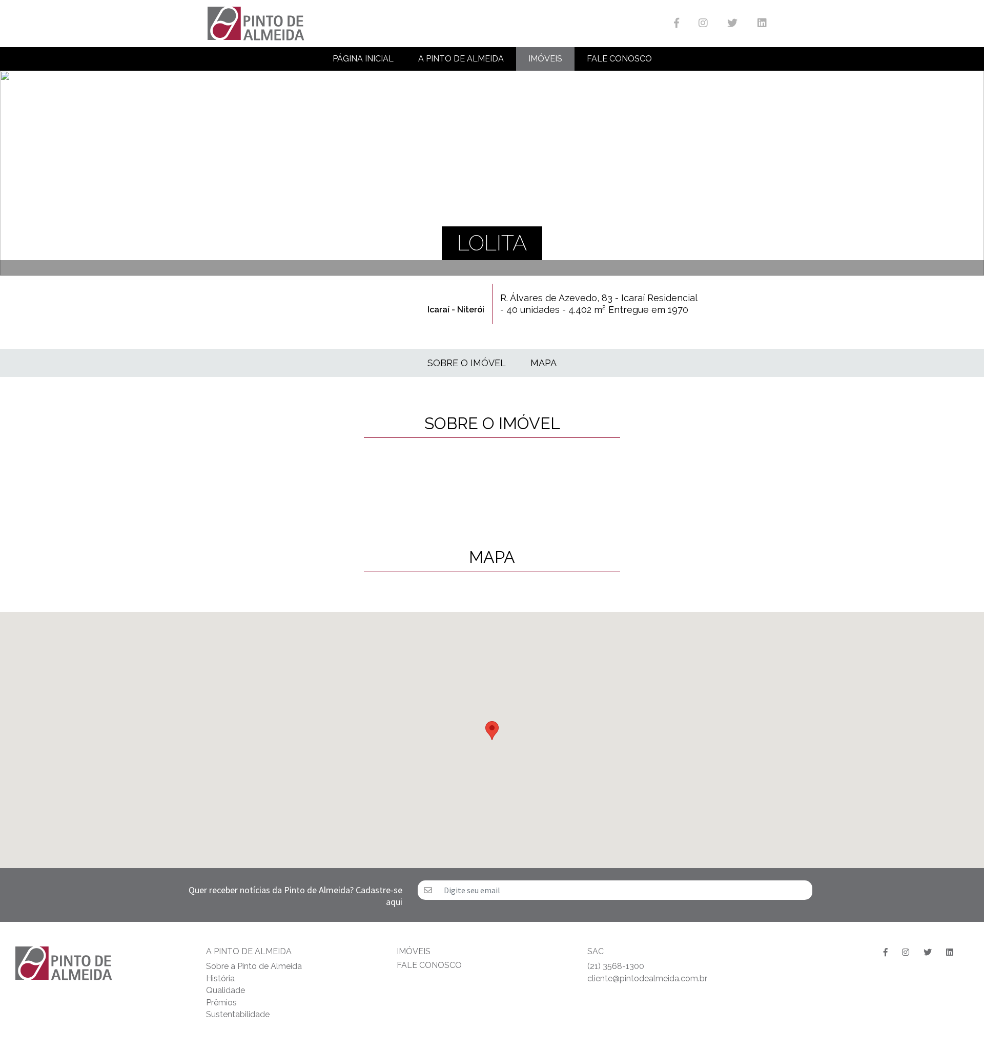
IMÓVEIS (413, 951)
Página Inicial (363, 59)
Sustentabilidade (238, 1014)
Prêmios (221, 1002)
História (220, 978)
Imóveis (545, 59)
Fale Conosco (619, 59)
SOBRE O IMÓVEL (466, 362)
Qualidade (225, 990)
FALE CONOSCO (429, 965)
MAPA (543, 362)
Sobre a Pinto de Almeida (254, 966)
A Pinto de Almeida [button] (461, 59)
